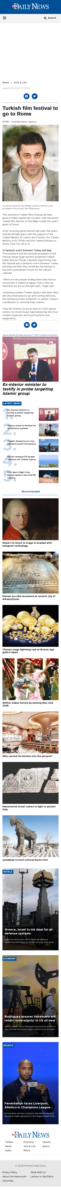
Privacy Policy (9, 1172)
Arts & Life (20, 83)
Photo (27, 1150)
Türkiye (9, 1142)
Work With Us (38, 1172)
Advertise (7, 1181)
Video (8, 1150)
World (8, 1146)
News (5, 83)
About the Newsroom (14, 1177)
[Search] (45, 18)
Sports (46, 1146)
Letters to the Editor (42, 1177)
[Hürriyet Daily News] (30, 7)
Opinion (46, 1142)
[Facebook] (26, 96)
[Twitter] (35, 96)
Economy (29, 1142)
